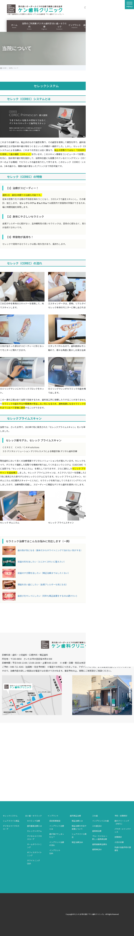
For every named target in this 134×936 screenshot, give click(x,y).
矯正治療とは (77, 820)
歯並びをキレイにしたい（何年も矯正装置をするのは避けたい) (47, 595)
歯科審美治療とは (34, 826)
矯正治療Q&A (77, 842)
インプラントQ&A (54, 852)
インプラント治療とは (56, 827)
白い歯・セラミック (33, 815)
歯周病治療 (96, 831)
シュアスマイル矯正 (11, 820)
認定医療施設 (54, 820)
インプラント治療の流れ (56, 843)
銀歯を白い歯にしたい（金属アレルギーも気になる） (43, 584)
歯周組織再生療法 (99, 844)
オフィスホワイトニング (34, 854)
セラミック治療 (33, 820)
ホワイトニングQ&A (33, 862)
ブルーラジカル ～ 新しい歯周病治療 (99, 837)
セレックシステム (10, 815)
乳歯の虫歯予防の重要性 (123, 849)
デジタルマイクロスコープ (11, 827)
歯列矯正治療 (75, 815)
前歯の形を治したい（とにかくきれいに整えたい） (42, 561)
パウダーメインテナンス (123, 830)
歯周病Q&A (97, 849)
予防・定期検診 (121, 815)
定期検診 (118, 837)
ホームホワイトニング (34, 846)
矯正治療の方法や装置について (79, 827)
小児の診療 (119, 842)
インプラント (53, 815)
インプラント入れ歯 (100, 820)
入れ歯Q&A (97, 826)
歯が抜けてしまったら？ (56, 835)
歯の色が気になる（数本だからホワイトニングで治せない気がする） (50, 550)
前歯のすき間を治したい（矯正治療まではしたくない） (44, 572)
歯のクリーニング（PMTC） (122, 822)
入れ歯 (95, 815)
